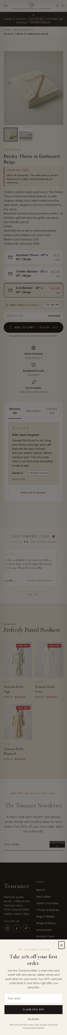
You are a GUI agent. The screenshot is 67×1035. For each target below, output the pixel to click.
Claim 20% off (33, 1009)
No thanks (33, 1018)
